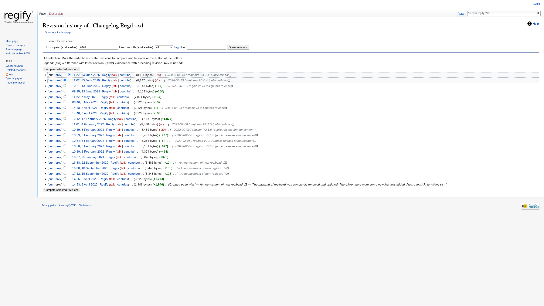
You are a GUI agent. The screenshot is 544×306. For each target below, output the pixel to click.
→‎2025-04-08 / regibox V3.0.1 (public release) (194, 107)
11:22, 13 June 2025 (86, 74)
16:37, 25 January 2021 (88, 157)
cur (51, 80)
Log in (537, 3)
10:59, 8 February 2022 (88, 129)
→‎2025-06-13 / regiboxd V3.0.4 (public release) (198, 74)
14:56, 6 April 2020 (85, 179)
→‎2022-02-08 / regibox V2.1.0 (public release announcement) (213, 129)
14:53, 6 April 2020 (85, 184)
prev (58, 74)
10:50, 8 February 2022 (88, 146)
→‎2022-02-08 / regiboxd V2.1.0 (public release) (201, 124)
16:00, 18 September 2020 (90, 168)
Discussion (56, 13)
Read (461, 13)
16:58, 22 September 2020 (90, 162)
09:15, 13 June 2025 (86, 91)
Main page (12, 41)
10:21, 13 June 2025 (86, 86)
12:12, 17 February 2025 (89, 118)
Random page (14, 49)
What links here (15, 66)
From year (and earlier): (62, 47)
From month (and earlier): (136, 47)
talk (114, 74)
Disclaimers (85, 205)
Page (42, 13)
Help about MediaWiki (18, 53)
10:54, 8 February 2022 (88, 140)
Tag (176, 47)
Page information (16, 82)
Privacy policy (49, 205)
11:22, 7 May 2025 (84, 97)
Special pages (14, 78)
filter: (180, 47)
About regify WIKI (67, 205)
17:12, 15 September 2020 (90, 173)
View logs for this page (58, 32)
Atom (12, 74)
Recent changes (15, 45)
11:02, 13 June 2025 (86, 80)
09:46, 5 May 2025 (85, 102)
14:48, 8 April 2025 (85, 107)
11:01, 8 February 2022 (88, 124)
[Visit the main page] (19, 17)
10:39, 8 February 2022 (88, 151)
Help (536, 23)
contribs (125, 74)
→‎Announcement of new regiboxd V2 (201, 162)
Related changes (16, 70)
